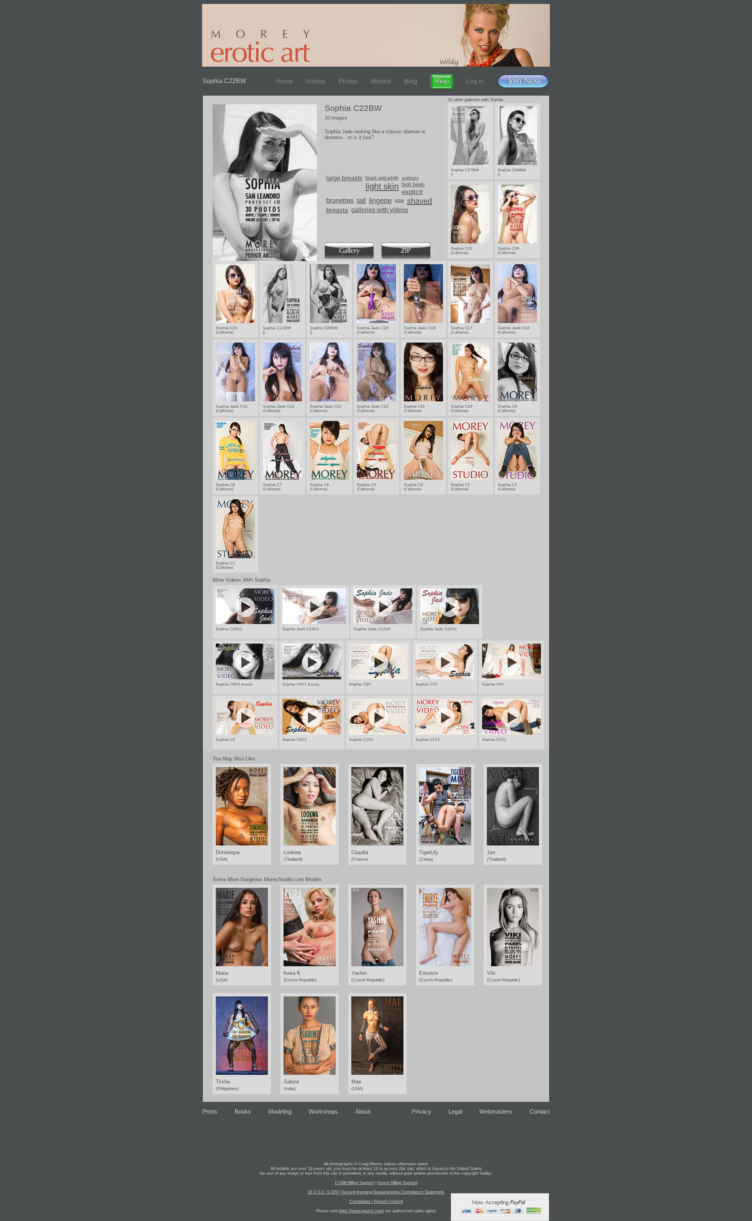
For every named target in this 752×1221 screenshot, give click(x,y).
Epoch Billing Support (398, 1182)
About (362, 1111)
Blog (410, 81)
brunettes (340, 200)
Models (381, 81)
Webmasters (495, 1111)
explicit (412, 192)
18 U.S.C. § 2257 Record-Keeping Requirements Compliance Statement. (376, 1192)
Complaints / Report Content (376, 1201)
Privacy (421, 1111)
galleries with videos (379, 210)
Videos (315, 81)
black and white (382, 178)
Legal (455, 1111)
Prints (209, 1111)
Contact (540, 1111)
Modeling (279, 1111)
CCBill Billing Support (354, 1182)
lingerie (380, 201)
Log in (475, 81)
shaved (419, 201)
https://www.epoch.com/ (361, 1210)
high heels (413, 184)
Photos (348, 81)
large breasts (344, 178)
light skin (382, 186)
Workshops (323, 1111)
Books (243, 1111)
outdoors (410, 178)
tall (361, 201)
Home (284, 81)
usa (399, 200)
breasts (337, 210)
